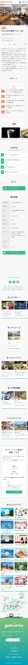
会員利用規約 (14, 650)
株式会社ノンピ (9, 40)
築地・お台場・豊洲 (7, 288)
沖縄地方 (6, 597)
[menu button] (25, 2)
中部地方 (16, 609)
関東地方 (16, 286)
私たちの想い (14, 647)
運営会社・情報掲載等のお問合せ (14, 657)
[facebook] (10, 282)
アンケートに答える (14, 492)
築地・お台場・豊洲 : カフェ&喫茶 (8, 289)
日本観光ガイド (10, 286)
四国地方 (10, 609)
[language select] (19, 2)
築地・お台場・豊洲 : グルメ (18, 288)
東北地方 (22, 602)
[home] (6, 2)
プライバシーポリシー (14, 654)
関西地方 (12, 602)
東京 (21, 286)
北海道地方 (21, 593)
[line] (17, 282)
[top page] (4, 286)
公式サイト (13, 246)
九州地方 (4, 610)
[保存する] (27, 26)
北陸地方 (15, 600)
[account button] (23, 2)
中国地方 (5, 604)
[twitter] (14, 282)
